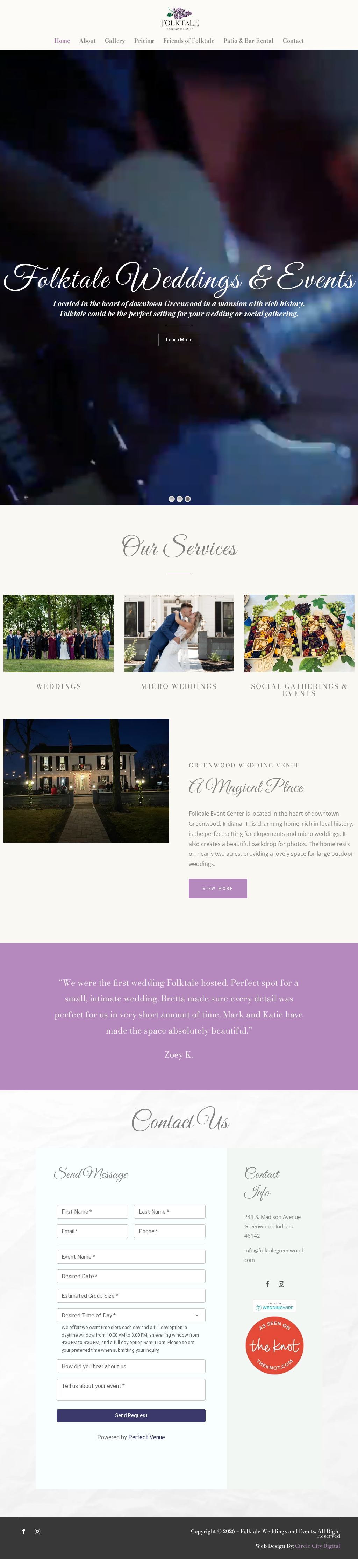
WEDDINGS (58, 686)
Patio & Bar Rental (248, 41)
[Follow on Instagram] (281, 1284)
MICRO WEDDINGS (179, 686)
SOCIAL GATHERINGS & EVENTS (299, 690)
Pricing (144, 41)
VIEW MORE (218, 888)
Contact (293, 41)
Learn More (179, 340)
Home (62, 41)
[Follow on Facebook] (267, 1284)
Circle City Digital (317, 1546)
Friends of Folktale (188, 41)
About (87, 41)
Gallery (115, 41)
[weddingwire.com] (274, 1310)
